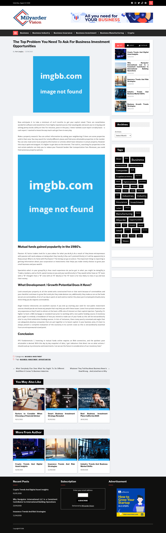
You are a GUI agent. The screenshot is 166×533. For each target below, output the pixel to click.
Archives (118, 132)
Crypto (131, 33)
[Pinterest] (145, 3)
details (118, 181)
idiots (117, 195)
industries (128, 196)
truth (117, 240)
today (118, 236)
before (126, 158)
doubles (118, 186)
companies (121, 170)
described (138, 175)
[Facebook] (132, 3)
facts (141, 186)
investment (33, 359)
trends (140, 236)
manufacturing (124, 213)
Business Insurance (63, 33)
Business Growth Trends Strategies (137, 105)
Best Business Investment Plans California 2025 (94, 415)
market (138, 213)
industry (141, 195)
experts (126, 186)
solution (127, 229)
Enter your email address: (83, 498)
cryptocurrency (124, 176)
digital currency (130, 182)
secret (140, 225)
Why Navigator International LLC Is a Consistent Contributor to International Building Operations (137, 67)
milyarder (121, 219)
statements (136, 229)
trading (132, 236)
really (124, 225)
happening (140, 190)
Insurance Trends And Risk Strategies (61, 465)
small (119, 230)
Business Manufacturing (112, 33)
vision (126, 241)
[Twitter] (139, 3)
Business (24, 33)
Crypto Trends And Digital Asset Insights (28, 465)
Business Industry (41, 33)
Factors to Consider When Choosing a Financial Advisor (28, 415)
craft (132, 170)
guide (132, 191)
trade (124, 236)
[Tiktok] (142, 3)
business (23, 359)
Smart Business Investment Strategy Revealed (61, 415)
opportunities (45, 359)
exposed (134, 186)
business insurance (121, 165)
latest (119, 208)
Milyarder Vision (88, 506)
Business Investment (86, 33)
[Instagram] (135, 3)
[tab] (120, 45)
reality (118, 225)
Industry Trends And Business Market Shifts (94, 465)
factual (118, 190)
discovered (142, 181)
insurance (121, 202)
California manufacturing (136, 165)
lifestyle (127, 207)
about (119, 159)
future (125, 191)
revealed (132, 225)
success (145, 230)
